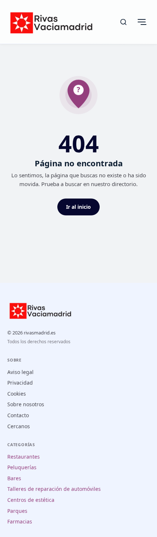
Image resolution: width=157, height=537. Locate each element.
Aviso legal (20, 372)
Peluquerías (22, 467)
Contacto (18, 415)
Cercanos (18, 426)
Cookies (16, 393)
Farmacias (19, 521)
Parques (17, 510)
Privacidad (20, 382)
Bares (14, 478)
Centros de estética (30, 499)
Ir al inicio (78, 206)
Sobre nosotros (25, 404)
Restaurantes (23, 456)
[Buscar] (123, 22)
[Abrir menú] (142, 22)
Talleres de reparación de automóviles (54, 488)
